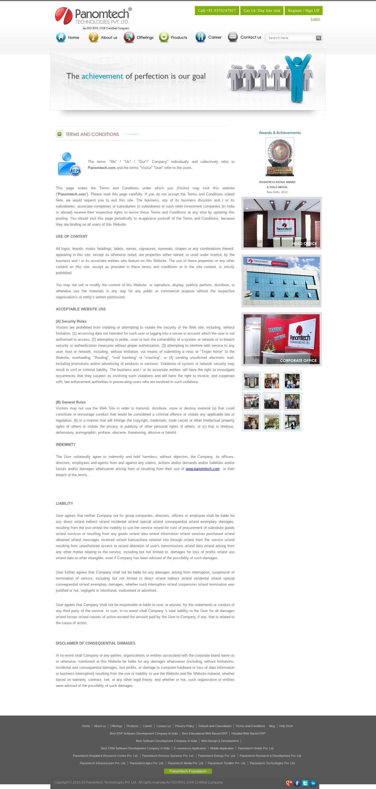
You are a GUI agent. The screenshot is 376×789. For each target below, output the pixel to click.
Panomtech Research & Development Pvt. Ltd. (271, 755)
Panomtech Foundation (188, 771)
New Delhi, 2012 (277, 178)
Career (147, 726)
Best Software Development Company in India (166, 740)
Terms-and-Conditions (250, 726)
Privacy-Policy (184, 726)
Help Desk (286, 726)
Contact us (163, 726)
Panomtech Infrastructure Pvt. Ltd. (103, 763)
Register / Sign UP (303, 10)
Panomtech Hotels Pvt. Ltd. (256, 748)
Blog (272, 726)
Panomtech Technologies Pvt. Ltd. (272, 763)
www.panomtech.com (203, 469)
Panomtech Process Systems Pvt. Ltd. (168, 755)
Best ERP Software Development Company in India (144, 733)
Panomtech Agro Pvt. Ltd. (147, 763)
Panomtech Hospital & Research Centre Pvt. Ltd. (105, 755)
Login (315, 19)
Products (133, 726)
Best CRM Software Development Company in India (135, 748)
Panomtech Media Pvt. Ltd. (186, 763)
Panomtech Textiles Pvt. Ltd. (227, 763)
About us (100, 726)
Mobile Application (222, 748)
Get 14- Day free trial (262, 10)
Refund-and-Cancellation (214, 726)
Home (86, 726)
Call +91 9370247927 (217, 10)
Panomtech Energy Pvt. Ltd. (217, 755)
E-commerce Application (190, 748)
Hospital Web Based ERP (248, 733)
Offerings (116, 726)
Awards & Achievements (280, 132)
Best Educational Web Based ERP (204, 733)
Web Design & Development (220, 740)
